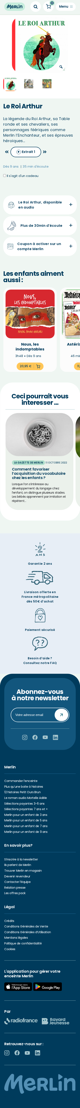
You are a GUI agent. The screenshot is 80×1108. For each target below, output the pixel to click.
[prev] (6, 152)
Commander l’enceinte (21, 781)
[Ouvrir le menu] (66, 7)
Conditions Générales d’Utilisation (27, 932)
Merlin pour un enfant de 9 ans (25, 832)
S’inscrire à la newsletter (21, 859)
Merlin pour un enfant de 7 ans (25, 826)
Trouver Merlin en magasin (23, 870)
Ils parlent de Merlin (17, 865)
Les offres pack (15, 893)
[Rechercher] (35, 6)
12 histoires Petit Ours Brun (22, 792)
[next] (44, 152)
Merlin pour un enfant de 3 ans (25, 815)
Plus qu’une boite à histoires (23, 786)
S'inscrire (61, 715)
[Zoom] (61, 67)
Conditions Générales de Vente (26, 926)
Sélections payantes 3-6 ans (24, 803)
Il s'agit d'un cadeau (22, 176)
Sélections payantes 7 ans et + (26, 809)
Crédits (9, 921)
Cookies (9, 949)
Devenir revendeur (17, 876)
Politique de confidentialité (23, 943)
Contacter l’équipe (17, 882)
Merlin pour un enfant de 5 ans (25, 820)
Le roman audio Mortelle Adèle (25, 798)
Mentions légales (16, 938)
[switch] (25, 152)
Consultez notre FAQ (40, 663)
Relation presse (15, 887)
